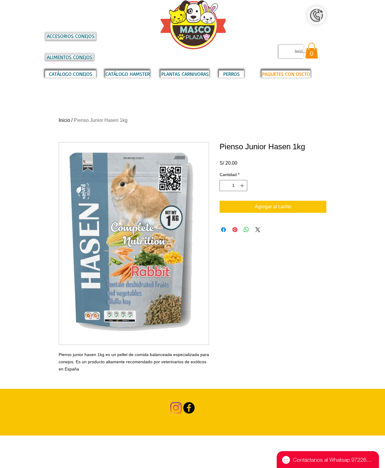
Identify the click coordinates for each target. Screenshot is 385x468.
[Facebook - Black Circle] (189, 408)
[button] (311, 51)
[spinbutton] (233, 185)
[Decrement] (224, 185)
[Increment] (242, 185)
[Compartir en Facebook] (223, 229)
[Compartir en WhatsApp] (246, 229)
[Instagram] (176, 408)
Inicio (64, 120)
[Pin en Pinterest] (235, 229)
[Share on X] (257, 229)
